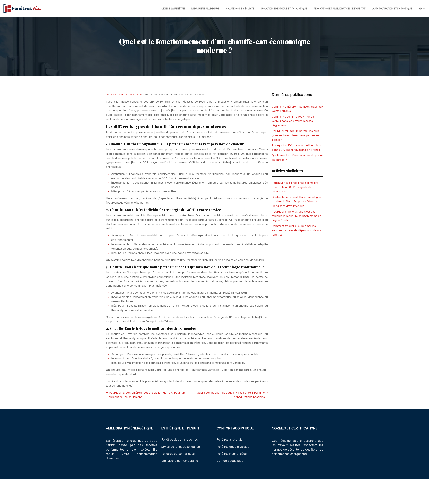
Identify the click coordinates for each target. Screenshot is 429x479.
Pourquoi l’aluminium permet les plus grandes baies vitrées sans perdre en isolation (295, 135)
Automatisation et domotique (392, 8)
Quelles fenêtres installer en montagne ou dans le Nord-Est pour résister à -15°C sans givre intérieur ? (296, 201)
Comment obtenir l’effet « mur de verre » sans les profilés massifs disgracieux (293, 121)
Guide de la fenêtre (172, 8)
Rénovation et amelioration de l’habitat (340, 8)
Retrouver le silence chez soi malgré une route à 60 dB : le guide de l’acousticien (295, 187)
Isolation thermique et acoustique (284, 8)
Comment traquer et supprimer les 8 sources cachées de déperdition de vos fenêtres (296, 230)
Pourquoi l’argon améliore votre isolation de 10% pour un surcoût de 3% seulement (147, 395)
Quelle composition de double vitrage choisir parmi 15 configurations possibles (231, 395)
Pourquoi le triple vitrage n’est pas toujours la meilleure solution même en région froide (296, 216)
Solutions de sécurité (239, 8)
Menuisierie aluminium (205, 8)
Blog (422, 8)
